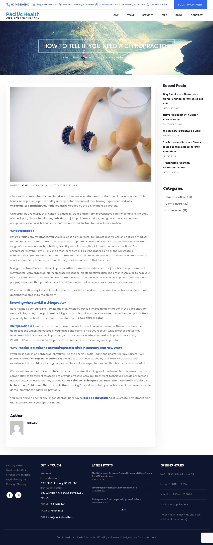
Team (130, 15)
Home (115, 15)
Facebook (9, 495)
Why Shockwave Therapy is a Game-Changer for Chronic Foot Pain (183, 99)
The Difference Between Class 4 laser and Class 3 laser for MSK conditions (182, 147)
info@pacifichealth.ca (46, 4)
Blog (178, 15)
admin (32, 423)
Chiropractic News (176, 197)
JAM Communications (144, 537)
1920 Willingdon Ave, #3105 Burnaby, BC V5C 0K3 (122, 4)
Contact (197, 15)
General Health (174, 203)
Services (147, 15)
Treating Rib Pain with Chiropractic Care (114, 487)
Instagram (18, 495)
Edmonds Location (50, 478)
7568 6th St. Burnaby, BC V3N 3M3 (78, 4)
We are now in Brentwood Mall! (182, 131)
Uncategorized (174, 210)
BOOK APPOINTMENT (190, 4)
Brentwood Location (51, 488)
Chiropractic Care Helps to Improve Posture (116, 499)
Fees (164, 15)
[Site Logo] (22, 15)
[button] (122, 509)
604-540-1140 (57, 504)
